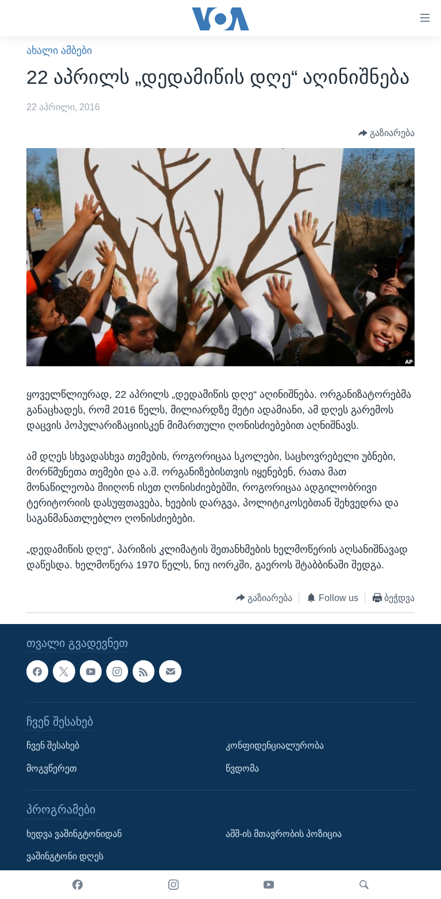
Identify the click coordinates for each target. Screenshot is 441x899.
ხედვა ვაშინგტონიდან (74, 834)
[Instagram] (173, 884)
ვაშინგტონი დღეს (64, 857)
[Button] (386, 133)
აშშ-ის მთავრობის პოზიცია (284, 834)
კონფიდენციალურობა (275, 745)
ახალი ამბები (59, 50)
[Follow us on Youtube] (91, 672)
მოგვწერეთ (51, 768)
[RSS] (143, 672)
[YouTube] (269, 884)
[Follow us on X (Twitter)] (64, 672)
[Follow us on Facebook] (37, 672)
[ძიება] (364, 884)
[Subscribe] (170, 672)
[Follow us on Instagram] (117, 672)
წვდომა (242, 768)
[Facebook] (77, 884)
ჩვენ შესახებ (52, 745)
